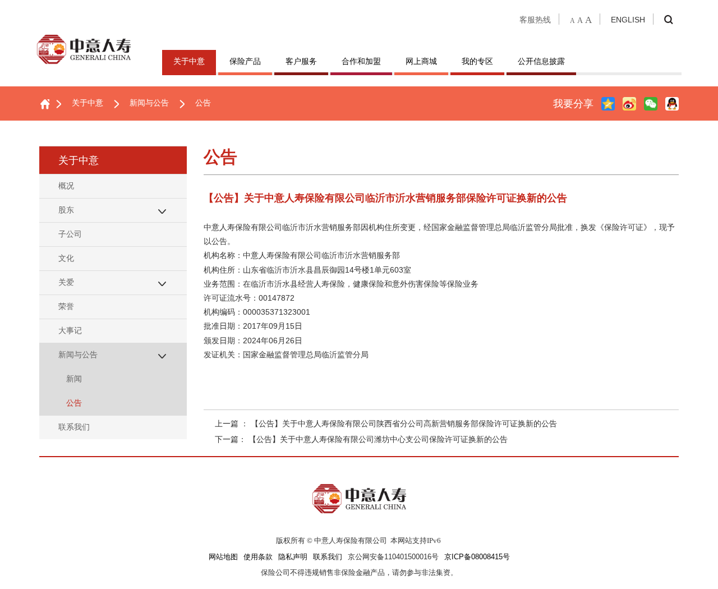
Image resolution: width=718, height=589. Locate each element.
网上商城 (421, 61)
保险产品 (245, 61)
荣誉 (66, 306)
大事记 (70, 330)
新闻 (74, 378)
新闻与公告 (149, 102)
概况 (66, 185)
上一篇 (386, 423)
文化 (66, 258)
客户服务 (301, 61)
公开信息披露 (541, 61)
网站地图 (223, 557)
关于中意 (189, 61)
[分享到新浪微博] (629, 104)
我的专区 (477, 61)
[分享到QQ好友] (672, 104)
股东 (66, 209)
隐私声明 (292, 557)
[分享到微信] (650, 104)
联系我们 (74, 426)
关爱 (66, 282)
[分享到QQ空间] (608, 104)
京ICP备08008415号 (477, 557)
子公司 (70, 233)
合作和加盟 (361, 61)
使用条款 (258, 557)
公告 (203, 102)
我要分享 (573, 103)
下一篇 (361, 439)
